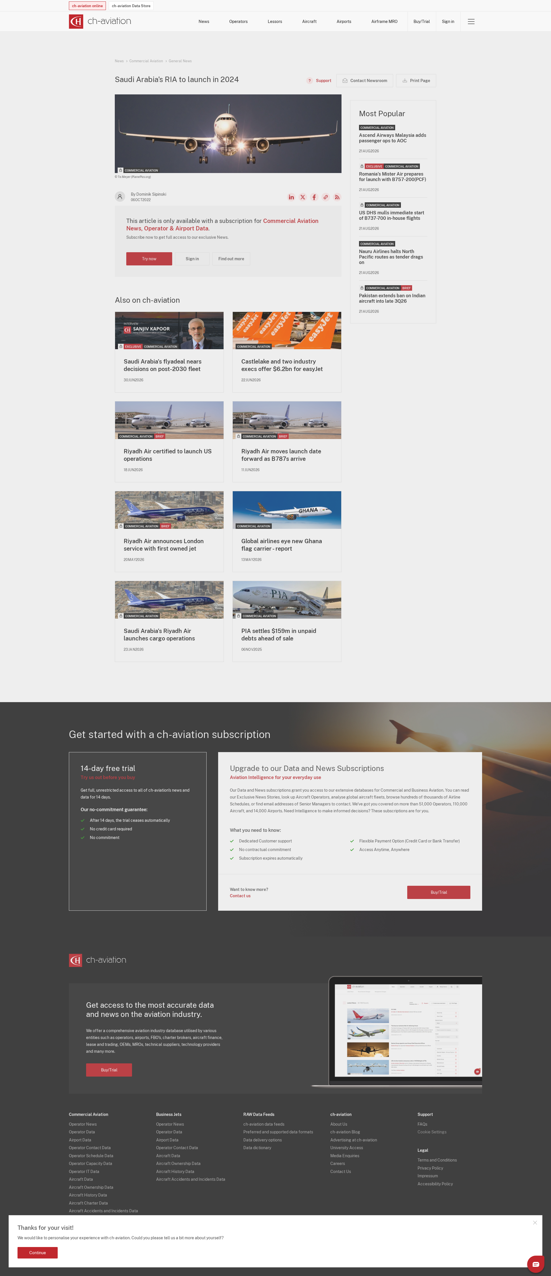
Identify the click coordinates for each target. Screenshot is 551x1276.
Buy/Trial (422, 21)
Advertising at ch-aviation (353, 1140)
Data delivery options (262, 1140)
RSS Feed (337, 197)
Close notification (535, 1222)
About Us (338, 1124)
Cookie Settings (432, 1132)
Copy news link (325, 197)
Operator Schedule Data (91, 1155)
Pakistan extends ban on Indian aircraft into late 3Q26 (392, 298)
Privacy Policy (430, 1168)
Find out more (231, 259)
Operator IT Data (84, 1171)
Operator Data (82, 1132)
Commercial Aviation (146, 61)
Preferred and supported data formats (278, 1132)
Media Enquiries (344, 1155)
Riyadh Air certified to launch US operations (168, 455)
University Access (346, 1147)
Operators (238, 21)
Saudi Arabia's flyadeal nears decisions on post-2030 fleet (162, 365)
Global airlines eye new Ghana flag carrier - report (281, 545)
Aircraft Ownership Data (91, 1187)
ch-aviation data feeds (263, 1124)
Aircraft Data (81, 1179)
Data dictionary (257, 1147)
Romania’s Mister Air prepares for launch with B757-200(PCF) (392, 176)
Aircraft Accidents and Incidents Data (103, 1211)
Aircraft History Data (88, 1195)
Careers (337, 1163)
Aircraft (309, 21)
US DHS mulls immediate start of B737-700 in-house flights (391, 215)
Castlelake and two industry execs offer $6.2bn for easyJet (282, 365)
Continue (37, 1252)
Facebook (314, 197)
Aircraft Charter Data (88, 1203)
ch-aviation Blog (345, 1132)
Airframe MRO (384, 21)
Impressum (428, 1176)
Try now (149, 259)
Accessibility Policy (435, 1184)
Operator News (83, 1124)
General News (180, 61)
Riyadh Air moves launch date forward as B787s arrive (281, 455)
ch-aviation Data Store (131, 6)
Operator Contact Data (90, 1147)
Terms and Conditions (437, 1160)
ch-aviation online (87, 6)
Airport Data (80, 1140)
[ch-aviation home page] (100, 21)
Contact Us (340, 1171)
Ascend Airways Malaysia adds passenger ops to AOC (392, 138)
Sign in (448, 21)
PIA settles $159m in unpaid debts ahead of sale (278, 635)
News (204, 21)
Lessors (275, 21)
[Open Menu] (471, 21)
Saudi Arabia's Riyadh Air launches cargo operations (159, 635)
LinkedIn (291, 197)
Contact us (240, 896)
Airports (344, 21)
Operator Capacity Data (90, 1163)
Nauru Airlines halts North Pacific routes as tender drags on (391, 257)
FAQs (422, 1124)
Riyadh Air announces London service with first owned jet (164, 545)
